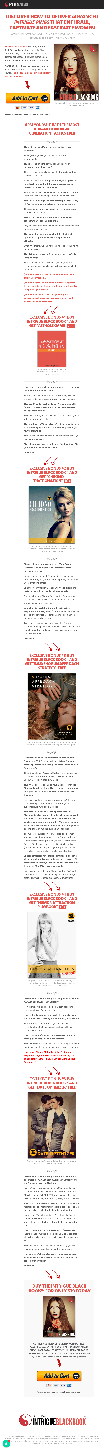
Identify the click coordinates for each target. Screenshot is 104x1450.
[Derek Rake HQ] (17, 4)
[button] (6, 1443)
